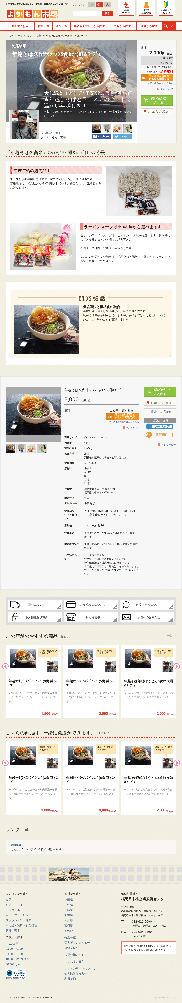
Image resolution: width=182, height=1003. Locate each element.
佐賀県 (68, 905)
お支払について (168, 444)
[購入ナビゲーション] (169, 26)
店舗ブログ (71, 948)
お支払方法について (93, 604)
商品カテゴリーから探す (89, 26)
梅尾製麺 (19, 45)
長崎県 (68, 910)
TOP (10, 35)
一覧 (20, 35)
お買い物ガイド (74, 954)
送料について (166, 88)
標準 (99, 4)
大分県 (68, 920)
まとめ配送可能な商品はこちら (158, 82)
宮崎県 (68, 925)
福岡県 (68, 900)
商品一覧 (61, 26)
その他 (68, 930)
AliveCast (171, 997)
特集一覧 (43, 26)
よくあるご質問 (74, 961)
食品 (29, 35)
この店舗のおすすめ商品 (89, 635)
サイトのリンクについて (80, 968)
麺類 (38, 35)
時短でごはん (20, 26)
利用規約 (70, 979)
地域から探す (149, 26)
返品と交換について (149, 604)
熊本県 (68, 915)
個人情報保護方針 (36, 617)
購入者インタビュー (77, 942)
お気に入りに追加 (158, 111)
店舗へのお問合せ (52, 132)
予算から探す (122, 26)
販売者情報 (93, 617)
